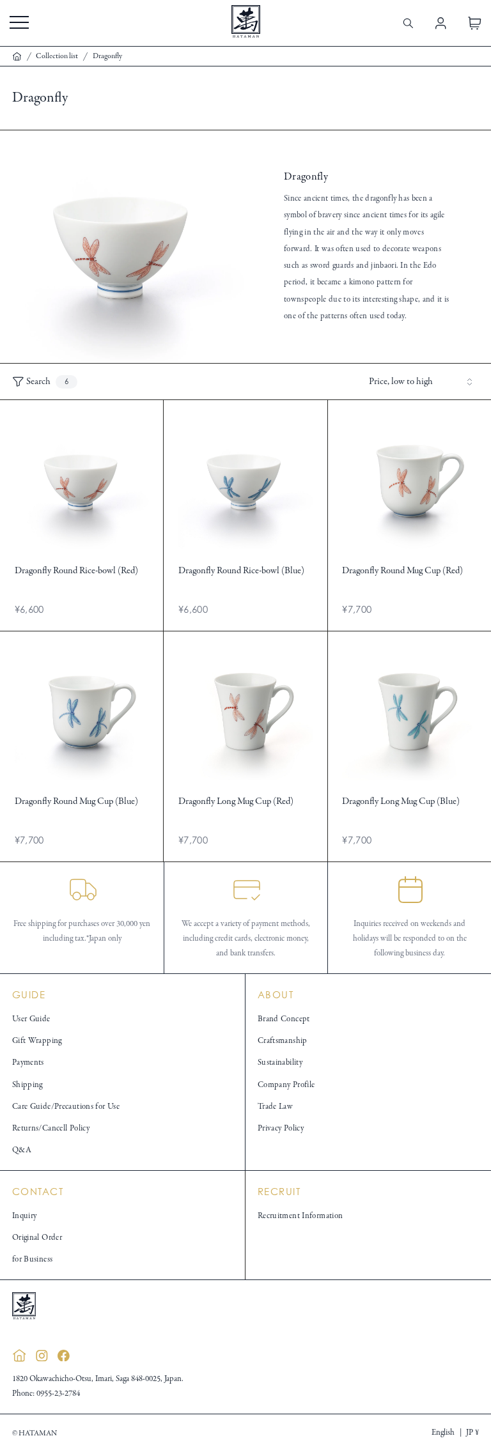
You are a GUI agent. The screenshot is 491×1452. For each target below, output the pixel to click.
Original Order (37, 1238)
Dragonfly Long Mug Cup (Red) (235, 801)
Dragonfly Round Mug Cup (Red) (402, 570)
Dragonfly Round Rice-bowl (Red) (76, 570)
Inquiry (24, 1216)
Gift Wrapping (37, 1041)
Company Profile (286, 1085)
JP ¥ (472, 1433)
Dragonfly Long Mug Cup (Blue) (401, 801)
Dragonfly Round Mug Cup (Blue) (76, 801)
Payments (28, 1063)
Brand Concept (284, 1019)
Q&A (21, 1150)
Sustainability (280, 1063)
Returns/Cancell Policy (51, 1128)
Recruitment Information (300, 1216)
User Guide (31, 1019)
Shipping (27, 1085)
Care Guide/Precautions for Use (66, 1107)
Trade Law (275, 1107)
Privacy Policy (281, 1128)
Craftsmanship (283, 1041)
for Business (32, 1259)
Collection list (57, 56)
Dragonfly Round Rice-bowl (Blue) (241, 570)
